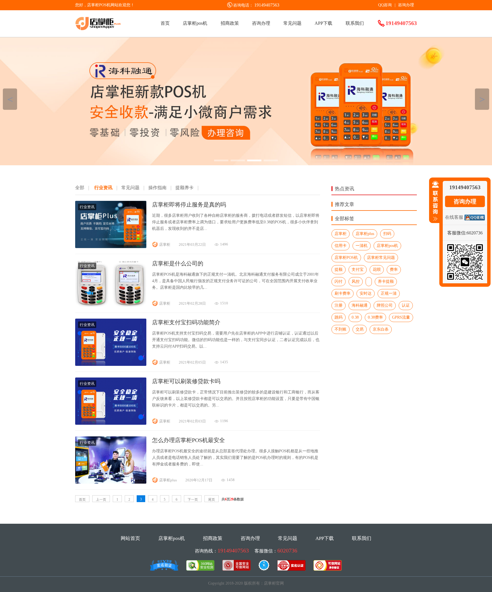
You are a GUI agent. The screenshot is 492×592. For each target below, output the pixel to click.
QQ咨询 (385, 5)
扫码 (387, 234)
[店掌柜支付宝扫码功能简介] (110, 364)
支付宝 (358, 269)
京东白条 (381, 329)
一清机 (362, 246)
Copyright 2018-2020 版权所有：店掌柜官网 (246, 583)
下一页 (193, 500)
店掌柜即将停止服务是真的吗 (189, 204)
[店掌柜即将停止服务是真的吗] (110, 246)
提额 (339, 269)
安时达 (366, 293)
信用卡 (341, 246)
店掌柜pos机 (195, 23)
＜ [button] (10, 99)
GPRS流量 (401, 317)
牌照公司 (385, 305)
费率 (394, 269)
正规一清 (389, 293)
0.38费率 (375, 317)
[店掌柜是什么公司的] (110, 305)
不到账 (341, 329)
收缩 (434, 201)
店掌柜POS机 (346, 257)
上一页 (101, 500)
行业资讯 (103, 188)
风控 (356, 281)
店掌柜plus (365, 234)
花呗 (377, 269)
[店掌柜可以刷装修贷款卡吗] (110, 423)
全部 (79, 188)
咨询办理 (406, 5)
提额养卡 (184, 188)
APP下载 (323, 23)
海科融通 (360, 305)
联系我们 (355, 23)
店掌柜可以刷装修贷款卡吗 (186, 381)
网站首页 (130, 538)
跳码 (339, 317)
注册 (339, 305)
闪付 (339, 281)
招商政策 (230, 23)
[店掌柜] (246, 101)
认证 (406, 305)
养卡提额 (386, 281)
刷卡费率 (342, 293)
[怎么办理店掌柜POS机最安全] (110, 482)
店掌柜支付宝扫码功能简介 (186, 322)
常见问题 (292, 23)
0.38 (355, 317)
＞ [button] (482, 99)
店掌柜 (341, 234)
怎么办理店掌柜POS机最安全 (188, 440)
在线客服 (454, 217)
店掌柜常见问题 (381, 257)
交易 (360, 329)
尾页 (211, 500)
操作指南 (157, 188)
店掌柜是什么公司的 (177, 263)
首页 (165, 23)
